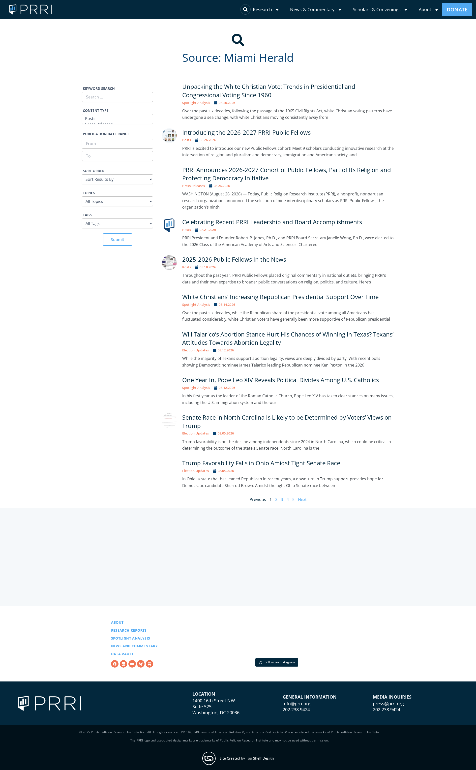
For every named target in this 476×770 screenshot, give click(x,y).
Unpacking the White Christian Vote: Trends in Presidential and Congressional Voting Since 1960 (268, 90)
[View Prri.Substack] (149, 676)
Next (302, 499)
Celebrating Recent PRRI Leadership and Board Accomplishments (272, 222)
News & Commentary (312, 9)
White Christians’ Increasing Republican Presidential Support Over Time (280, 297)
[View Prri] (141, 676)
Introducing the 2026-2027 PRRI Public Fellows (246, 132)
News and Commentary (134, 658)
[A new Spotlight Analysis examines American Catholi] (216, 650)
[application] (277, 10)
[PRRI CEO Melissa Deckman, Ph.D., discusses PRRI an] (276, 650)
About (425, 9)
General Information (310, 722)
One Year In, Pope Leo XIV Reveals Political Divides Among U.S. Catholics (280, 380)
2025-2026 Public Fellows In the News (234, 259)
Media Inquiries (392, 722)
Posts (186, 140)
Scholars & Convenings (377, 9)
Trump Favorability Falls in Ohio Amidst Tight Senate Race (261, 463)
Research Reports (129, 643)
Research (262, 9)
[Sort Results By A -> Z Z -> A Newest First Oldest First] (117, 176)
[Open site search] (245, 9)
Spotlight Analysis (196, 102)
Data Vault (122, 666)
